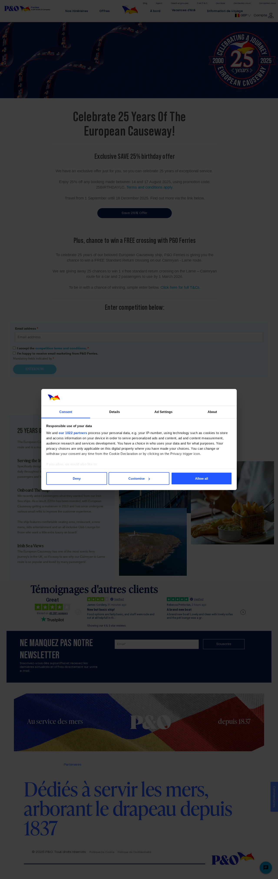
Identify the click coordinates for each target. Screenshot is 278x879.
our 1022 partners (73, 433)
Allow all (201, 478)
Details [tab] (114, 411)
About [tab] (212, 411)
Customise (136, 478)
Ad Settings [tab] (163, 411)
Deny (77, 478)
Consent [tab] (65, 411)
